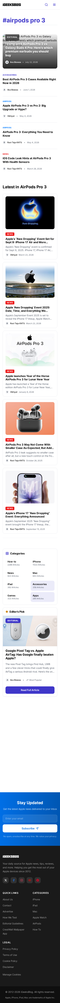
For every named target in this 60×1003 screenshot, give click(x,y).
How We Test (10, 917)
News (5, 154)
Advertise (8, 911)
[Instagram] (22, 880)
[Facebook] (14, 880)
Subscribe (28, 828)
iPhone (36, 899)
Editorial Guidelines (13, 923)
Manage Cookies (12, 974)
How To (37, 929)
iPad (35, 905)
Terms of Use (10, 954)
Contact (7, 905)
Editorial (12, 37)
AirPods (7, 101)
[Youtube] (30, 880)
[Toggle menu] (54, 4)
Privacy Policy (10, 948)
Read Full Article (30, 690)
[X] (6, 880)
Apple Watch (39, 917)
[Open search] (46, 4)
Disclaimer (8, 967)
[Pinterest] (38, 880)
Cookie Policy (10, 961)
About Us (8, 899)
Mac (35, 911)
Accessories (10, 75)
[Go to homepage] (30, 856)
